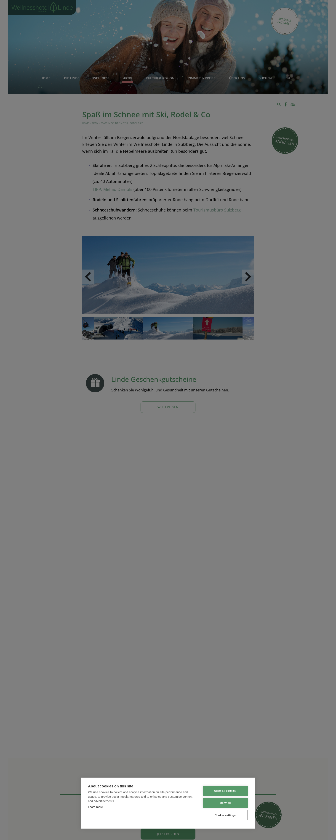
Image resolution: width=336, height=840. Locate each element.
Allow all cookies (225, 790)
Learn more (95, 807)
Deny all (225, 803)
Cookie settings (225, 815)
